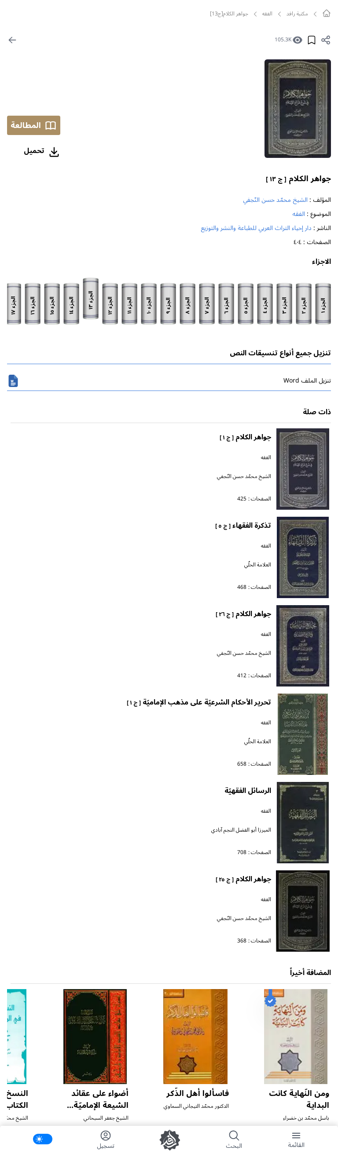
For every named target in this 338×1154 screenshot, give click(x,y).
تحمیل (34, 150)
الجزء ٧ (207, 305)
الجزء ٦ (226, 306)
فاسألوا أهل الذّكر (197, 1093)
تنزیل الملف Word (307, 380)
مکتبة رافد (297, 14)
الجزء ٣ (284, 305)
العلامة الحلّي (257, 564)
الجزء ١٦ (33, 306)
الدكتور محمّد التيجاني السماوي (196, 1106)
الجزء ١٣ (91, 300)
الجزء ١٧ (13, 305)
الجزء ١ (323, 305)
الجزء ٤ (265, 306)
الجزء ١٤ (71, 305)
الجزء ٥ (246, 306)
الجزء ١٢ (110, 306)
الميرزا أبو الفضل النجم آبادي (241, 830)
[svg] (326, 13)
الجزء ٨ (187, 305)
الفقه (267, 14)
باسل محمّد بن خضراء (306, 1118)
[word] (13, 381)
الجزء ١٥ (52, 306)
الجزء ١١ (129, 305)
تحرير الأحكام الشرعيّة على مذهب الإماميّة (199, 702)
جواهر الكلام (298, 178)
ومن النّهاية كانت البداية (299, 1099)
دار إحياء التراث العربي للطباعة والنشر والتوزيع (256, 228)
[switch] (42, 1139)
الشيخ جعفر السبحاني (106, 1118)
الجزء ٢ (304, 306)
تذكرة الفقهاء (243, 525)
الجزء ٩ (168, 306)
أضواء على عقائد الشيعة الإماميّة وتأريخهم (100, 1105)
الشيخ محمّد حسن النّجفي (275, 200)
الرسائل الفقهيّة (247, 790)
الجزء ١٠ (149, 305)
